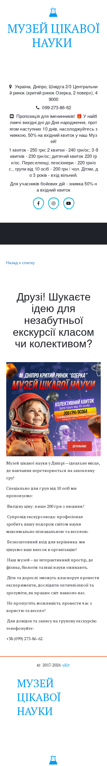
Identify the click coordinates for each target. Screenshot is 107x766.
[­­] (53, 71)
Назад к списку (20, 262)
